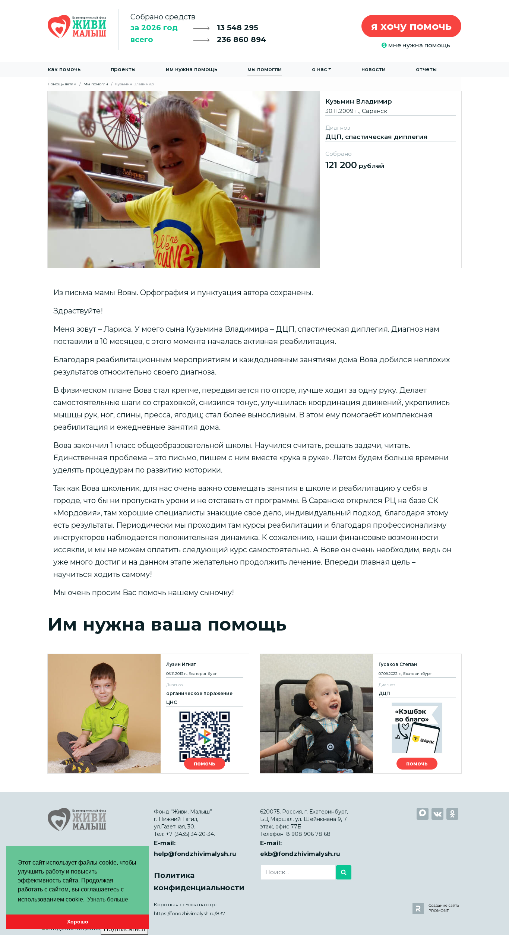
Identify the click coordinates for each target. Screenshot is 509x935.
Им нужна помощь (191, 69)
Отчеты (426, 69)
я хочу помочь (411, 26)
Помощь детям (62, 84)
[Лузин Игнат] (148, 713)
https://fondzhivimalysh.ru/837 (189, 913)
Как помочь (64, 69)
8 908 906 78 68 (308, 834)
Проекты (123, 69)
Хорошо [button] (77, 922)
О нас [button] (319, 69)
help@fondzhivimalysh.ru (195, 853)
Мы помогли (264, 69)
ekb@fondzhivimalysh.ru (300, 853)
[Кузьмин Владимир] (254, 179)
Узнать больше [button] (107, 899)
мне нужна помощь (418, 45)
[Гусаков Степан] (360, 713)
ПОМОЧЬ (204, 763)
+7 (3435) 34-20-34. (190, 834)
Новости (373, 69)
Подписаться (124, 929)
